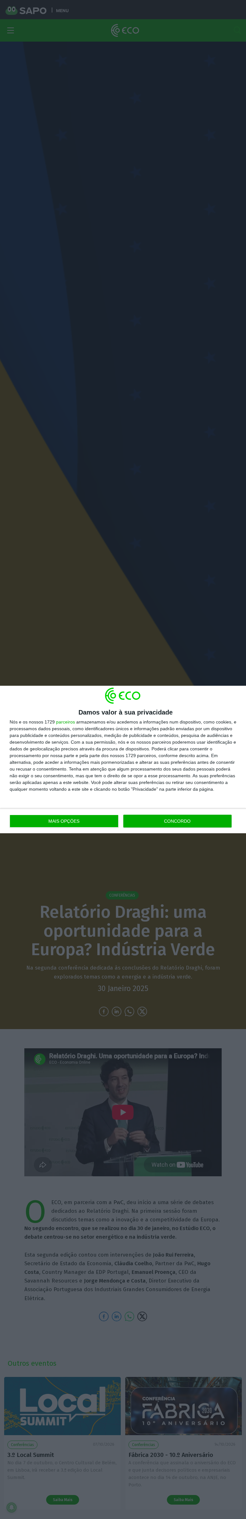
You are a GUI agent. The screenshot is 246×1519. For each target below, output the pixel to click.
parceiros (65, 722)
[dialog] (123, 759)
